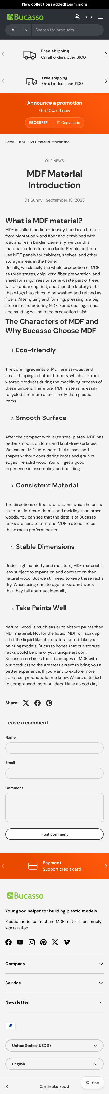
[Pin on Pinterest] (49, 703)
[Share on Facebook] (37, 703)
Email (10, 762)
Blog (22, 142)
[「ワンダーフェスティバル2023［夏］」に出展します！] (7, 1086)
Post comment (54, 834)
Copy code (70, 122)
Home (9, 142)
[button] (89, 17)
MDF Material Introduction (50, 142)
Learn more (77, 4)
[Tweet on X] (26, 703)
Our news (54, 160)
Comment (14, 787)
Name (10, 737)
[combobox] (54, 30)
